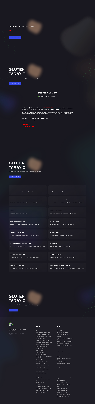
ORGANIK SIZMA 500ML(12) (62, 388)
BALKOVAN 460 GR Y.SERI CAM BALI (63, 384)
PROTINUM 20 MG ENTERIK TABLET (63, 375)
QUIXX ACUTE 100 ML (40, 350)
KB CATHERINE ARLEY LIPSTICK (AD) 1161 (64, 394)
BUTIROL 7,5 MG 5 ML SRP (41, 338)
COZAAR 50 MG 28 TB (40, 348)
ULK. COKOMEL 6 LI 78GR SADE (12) (42, 369)
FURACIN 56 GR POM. (40, 359)
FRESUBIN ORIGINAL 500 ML (62, 392)
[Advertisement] (47, 3)
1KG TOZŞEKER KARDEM (61, 361)
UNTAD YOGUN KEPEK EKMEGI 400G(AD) (43, 336)
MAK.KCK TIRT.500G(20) (40, 392)
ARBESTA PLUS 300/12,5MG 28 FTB (42, 344)
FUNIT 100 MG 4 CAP (40, 371)
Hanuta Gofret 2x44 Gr (40, 352)
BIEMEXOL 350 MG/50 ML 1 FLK (42, 361)
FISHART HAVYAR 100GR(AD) (41, 354)
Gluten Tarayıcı (45, 96)
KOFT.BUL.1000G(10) (40, 382)
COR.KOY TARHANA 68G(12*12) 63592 (43, 340)
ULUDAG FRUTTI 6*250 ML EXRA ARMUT (64, 341)
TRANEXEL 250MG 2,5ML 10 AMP (42, 373)
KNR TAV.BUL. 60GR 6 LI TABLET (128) (43, 332)
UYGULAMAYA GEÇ (15, 37)
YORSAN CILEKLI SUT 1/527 (62, 382)
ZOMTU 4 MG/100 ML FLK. (41, 367)
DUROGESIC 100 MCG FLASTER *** (42, 346)
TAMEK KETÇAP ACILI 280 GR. (62, 334)
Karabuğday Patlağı (60, 367)
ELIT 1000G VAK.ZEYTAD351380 (63, 332)
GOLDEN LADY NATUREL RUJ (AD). (42, 386)
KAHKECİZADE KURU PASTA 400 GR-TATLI (43, 388)
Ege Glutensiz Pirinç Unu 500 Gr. (62, 390)
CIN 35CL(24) (38, 384)
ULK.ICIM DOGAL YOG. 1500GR (62, 380)
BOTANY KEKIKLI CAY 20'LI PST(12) (63, 343)
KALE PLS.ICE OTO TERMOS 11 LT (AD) (43, 365)
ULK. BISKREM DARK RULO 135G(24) (43, 334)
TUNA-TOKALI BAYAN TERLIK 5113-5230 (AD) (44, 342)
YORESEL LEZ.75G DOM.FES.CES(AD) (43, 390)
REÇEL (58, 386)
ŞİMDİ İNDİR (13, 310)
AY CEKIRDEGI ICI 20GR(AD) (41, 363)
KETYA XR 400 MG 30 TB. (61, 371)
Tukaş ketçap (59, 336)
